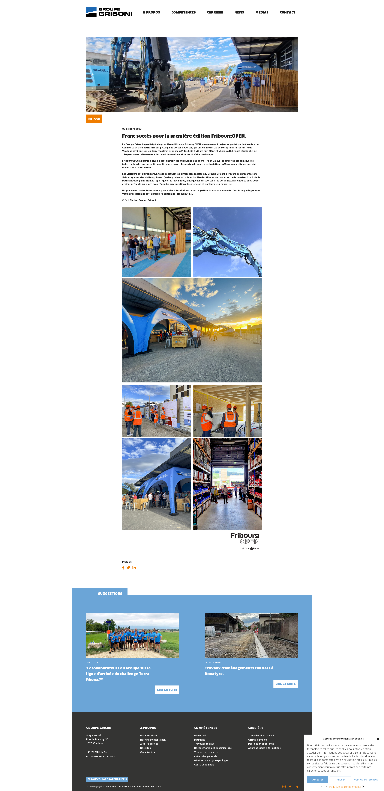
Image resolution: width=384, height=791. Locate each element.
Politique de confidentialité (345, 786)
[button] (378, 738)
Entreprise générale (205, 756)
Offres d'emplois (257, 739)
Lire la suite (167, 689)
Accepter (317, 779)
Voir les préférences (366, 779)
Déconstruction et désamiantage (213, 748)
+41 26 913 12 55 (96, 752)
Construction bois (204, 764)
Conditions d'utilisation (117, 786)
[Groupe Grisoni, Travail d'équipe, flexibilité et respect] (109, 12)
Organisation (147, 752)
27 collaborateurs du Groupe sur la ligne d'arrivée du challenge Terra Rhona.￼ (118, 674)
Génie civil (200, 735)
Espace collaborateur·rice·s (107, 779)
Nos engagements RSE (153, 739)
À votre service (149, 744)
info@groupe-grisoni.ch (100, 756)
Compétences (183, 12)
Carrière (215, 12)
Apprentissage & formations (264, 748)
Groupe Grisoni (148, 735)
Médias (261, 12)
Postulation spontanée (261, 744)
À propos (151, 12)
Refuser (340, 779)
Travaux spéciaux (204, 744)
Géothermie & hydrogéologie (211, 760)
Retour (94, 118)
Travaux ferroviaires (206, 752)
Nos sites (145, 748)
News (239, 12)
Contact (288, 12)
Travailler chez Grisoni (261, 735)
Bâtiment (199, 739)
